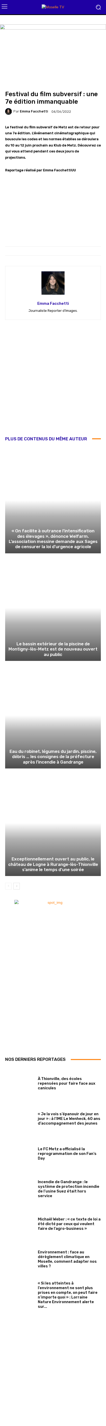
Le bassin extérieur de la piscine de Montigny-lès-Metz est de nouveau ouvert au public (53, 649)
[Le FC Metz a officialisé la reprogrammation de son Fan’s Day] (19, 1152)
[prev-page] (8, 886)
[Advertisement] (53, 381)
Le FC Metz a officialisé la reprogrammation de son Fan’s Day (67, 1154)
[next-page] (16, 886)
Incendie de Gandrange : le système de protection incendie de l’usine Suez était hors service (68, 1189)
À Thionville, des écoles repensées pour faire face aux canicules (66, 1083)
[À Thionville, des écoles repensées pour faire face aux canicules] (19, 1082)
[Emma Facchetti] (9, 111)
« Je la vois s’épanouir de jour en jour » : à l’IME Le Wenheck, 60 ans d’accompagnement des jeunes (69, 1119)
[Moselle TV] (53, 7)
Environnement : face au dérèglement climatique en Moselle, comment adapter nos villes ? (67, 1259)
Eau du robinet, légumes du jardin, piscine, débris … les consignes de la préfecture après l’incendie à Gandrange (53, 757)
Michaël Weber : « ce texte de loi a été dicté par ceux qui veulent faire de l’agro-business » (69, 1224)
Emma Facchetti (34, 111)
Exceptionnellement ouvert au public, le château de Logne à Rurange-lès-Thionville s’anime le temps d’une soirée (53, 864)
